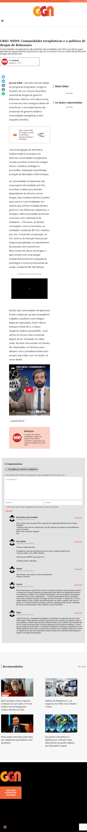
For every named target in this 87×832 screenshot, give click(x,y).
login (14, 469)
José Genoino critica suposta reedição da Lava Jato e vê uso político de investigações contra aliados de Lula (16, 705)
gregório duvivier (17, 421)
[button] (3, 76)
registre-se (33, 469)
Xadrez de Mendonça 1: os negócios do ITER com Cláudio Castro (60, 703)
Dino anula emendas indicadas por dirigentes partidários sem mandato (17, 739)
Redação (15, 60)
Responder (78, 518)
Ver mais (82, 666)
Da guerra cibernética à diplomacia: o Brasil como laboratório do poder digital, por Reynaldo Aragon (60, 741)
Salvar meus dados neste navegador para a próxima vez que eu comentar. (32, 507)
